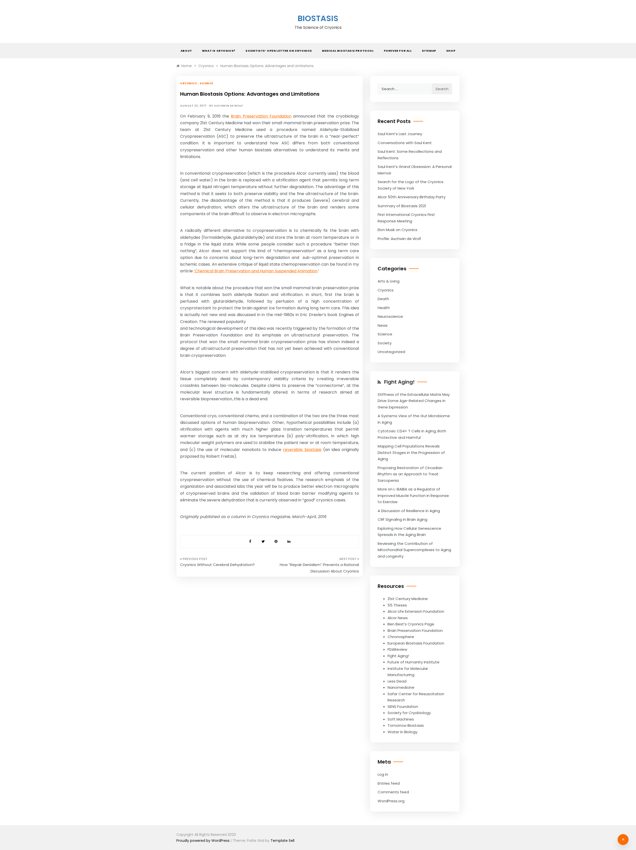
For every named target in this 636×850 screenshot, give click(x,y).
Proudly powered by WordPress (203, 840)
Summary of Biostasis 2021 (402, 205)
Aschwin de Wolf (228, 106)
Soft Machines (401, 719)
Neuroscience (390, 316)
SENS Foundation (403, 706)
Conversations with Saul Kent (405, 142)
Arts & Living (388, 281)
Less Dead (397, 681)
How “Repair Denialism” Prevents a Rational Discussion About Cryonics (319, 568)
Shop (450, 51)
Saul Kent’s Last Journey (400, 133)
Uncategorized (391, 351)
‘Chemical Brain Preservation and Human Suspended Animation (255, 271)
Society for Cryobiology (409, 712)
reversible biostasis (302, 449)
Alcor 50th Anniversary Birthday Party (411, 197)
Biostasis (318, 18)
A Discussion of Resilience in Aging (409, 510)
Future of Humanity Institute (413, 662)
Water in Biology (402, 731)
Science (206, 83)
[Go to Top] (623, 839)
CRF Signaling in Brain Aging (402, 519)
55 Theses (397, 605)
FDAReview (397, 649)
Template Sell (282, 840)
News (383, 325)
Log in (383, 774)
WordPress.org (391, 801)
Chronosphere (401, 636)
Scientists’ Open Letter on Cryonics (278, 51)
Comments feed (393, 792)
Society (385, 343)
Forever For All (398, 51)
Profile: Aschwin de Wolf (399, 238)
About (186, 51)
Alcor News (398, 617)
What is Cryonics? (219, 51)
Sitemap (429, 51)
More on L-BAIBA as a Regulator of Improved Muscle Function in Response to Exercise (413, 495)
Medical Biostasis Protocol (348, 51)
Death (383, 298)
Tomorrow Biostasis (406, 725)
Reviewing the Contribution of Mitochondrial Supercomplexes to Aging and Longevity (414, 550)
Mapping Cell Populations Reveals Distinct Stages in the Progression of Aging (411, 452)
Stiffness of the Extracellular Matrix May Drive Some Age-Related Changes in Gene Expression (414, 401)
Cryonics (188, 83)
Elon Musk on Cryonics (397, 229)
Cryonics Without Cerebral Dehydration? (217, 564)
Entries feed (389, 783)
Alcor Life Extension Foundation (416, 611)
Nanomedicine (401, 687)
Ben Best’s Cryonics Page (411, 624)
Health (384, 307)
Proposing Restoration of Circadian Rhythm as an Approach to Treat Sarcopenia (410, 474)
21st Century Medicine (408, 598)
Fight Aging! (399, 381)
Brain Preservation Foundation (261, 116)
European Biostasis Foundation (416, 643)
